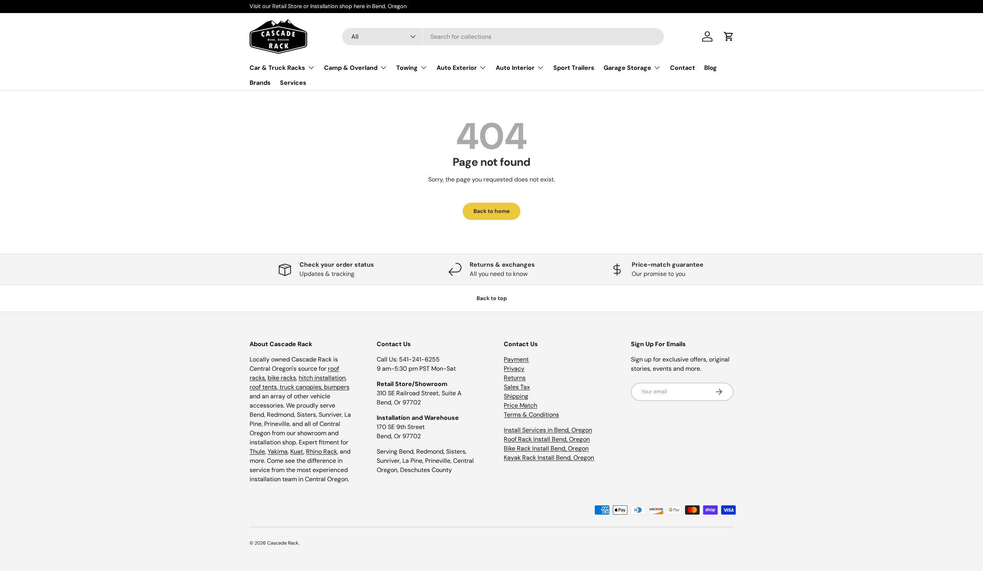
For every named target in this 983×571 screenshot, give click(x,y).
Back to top (492, 298)
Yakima (278, 451)
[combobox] (503, 36)
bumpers (336, 387)
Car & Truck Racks (277, 67)
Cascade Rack (282, 543)
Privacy (514, 369)
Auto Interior (515, 67)
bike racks (282, 378)
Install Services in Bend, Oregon (548, 430)
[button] (728, 36)
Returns (515, 378)
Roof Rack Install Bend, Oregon (547, 439)
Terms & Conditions (531, 415)
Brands (260, 83)
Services (293, 83)
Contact (682, 67)
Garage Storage (627, 67)
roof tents (263, 387)
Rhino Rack (321, 451)
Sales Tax (517, 387)
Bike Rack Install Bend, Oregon (546, 448)
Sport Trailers (573, 67)
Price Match (520, 405)
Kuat (296, 451)
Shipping (516, 396)
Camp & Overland (350, 67)
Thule (257, 451)
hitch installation (322, 378)
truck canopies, (301, 387)
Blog (710, 67)
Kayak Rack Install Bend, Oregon (549, 458)
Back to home (491, 211)
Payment (516, 359)
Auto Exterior (457, 67)
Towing (407, 67)
